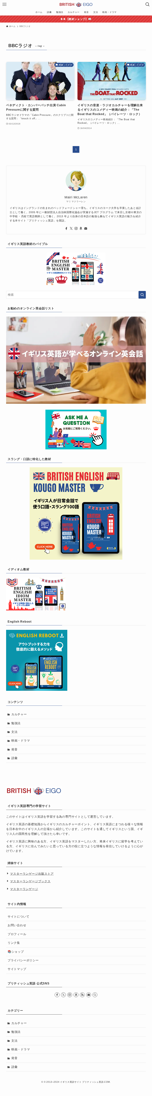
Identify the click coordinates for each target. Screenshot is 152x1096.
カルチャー (19, 714)
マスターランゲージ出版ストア (32, 873)
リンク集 (14, 942)
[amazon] (81, 228)
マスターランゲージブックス (30, 881)
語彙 (14, 758)
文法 (14, 731)
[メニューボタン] (4, 4)
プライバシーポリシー (23, 960)
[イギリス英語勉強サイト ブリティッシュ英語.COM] (76, 4)
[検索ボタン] (147, 4)
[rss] (82, 994)
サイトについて (18, 916)
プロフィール (17, 934)
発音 (14, 749)
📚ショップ (16, 951)
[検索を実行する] (142, 295)
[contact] (85, 228)
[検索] (94, 994)
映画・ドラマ (20, 740)
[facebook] (66, 228)
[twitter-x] (71, 228)
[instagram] (76, 228)
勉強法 (16, 723)
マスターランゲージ (24, 889)
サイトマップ (17, 969)
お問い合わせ (17, 925)
